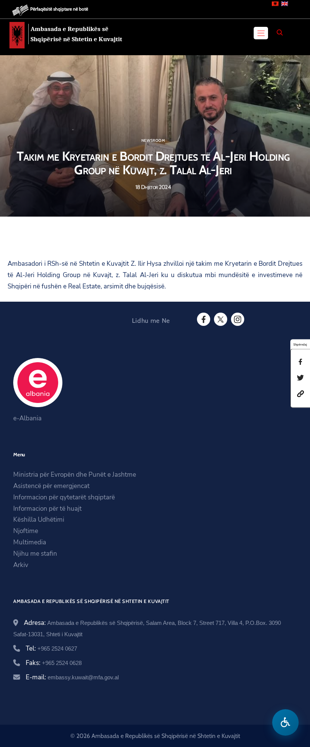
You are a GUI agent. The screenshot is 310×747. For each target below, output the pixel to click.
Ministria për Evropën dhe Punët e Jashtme (74, 474)
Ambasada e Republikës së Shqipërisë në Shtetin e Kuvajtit (76, 34)
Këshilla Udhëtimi (38, 519)
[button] (300, 393)
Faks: (54, 663)
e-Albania (27, 418)
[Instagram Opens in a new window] (237, 319)
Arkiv (20, 565)
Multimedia (29, 542)
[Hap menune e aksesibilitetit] (285, 722)
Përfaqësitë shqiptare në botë (59, 9)
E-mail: (72, 677)
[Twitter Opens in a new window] (220, 319)
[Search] (279, 32)
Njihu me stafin (35, 553)
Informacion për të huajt (47, 508)
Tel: (51, 648)
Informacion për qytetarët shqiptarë (64, 497)
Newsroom (153, 140)
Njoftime (25, 531)
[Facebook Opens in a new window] (203, 319)
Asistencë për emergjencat (51, 486)
